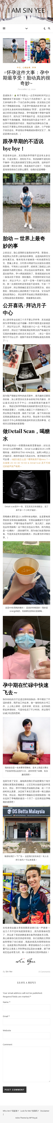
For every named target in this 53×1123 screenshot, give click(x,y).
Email (6, 1016)
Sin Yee (9, 971)
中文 (19, 67)
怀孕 (34, 67)
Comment (7, 1044)
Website (7, 1030)
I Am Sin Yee (26, 10)
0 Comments (44, 971)
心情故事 (27, 67)
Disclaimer (44, 1111)
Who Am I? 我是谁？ (11, 1111)
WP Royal (33, 1117)
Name (6, 1002)
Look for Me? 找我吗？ (29, 1111)
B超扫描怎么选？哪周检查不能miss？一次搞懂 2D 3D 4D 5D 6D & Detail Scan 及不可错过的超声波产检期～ (26, 463)
